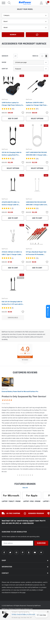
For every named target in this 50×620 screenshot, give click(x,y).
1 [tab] (17, 475)
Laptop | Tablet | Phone (11, 501)
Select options (37, 118)
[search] (9, 3)
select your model (25, 9)
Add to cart (13, 118)
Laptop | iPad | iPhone (31, 501)
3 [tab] (21, 475)
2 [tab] (19, 475)
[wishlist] (23, 113)
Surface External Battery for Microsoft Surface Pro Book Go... (29, 614)
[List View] (42, 56)
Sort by (5, 68)
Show (4, 62)
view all (25, 487)
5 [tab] (26, 475)
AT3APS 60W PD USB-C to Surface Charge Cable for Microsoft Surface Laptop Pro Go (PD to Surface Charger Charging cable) (13, 203)
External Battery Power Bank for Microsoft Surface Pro (20, 391)
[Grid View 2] (46, 56)
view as (35, 56)
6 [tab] (28, 475)
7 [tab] (30, 475)
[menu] (3, 3)
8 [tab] (32, 475)
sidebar (5, 56)
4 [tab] (23, 475)
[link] (13, 86)
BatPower (5, 99)
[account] (41, 3)
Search (13, 34)
